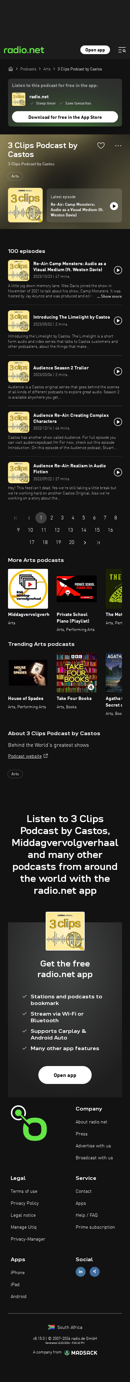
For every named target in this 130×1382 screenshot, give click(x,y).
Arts (15, 177)
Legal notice (23, 1215)
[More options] (118, 146)
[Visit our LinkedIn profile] (80, 1271)
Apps (81, 1203)
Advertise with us (93, 1146)
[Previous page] (29, 518)
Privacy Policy (25, 1203)
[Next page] (85, 542)
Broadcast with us (94, 1158)
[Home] (10, 68)
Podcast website (25, 756)
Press (82, 1134)
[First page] (15, 518)
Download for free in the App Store (65, 117)
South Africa (69, 1327)
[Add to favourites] (101, 145)
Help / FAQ (87, 1215)
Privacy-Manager (28, 1239)
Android (19, 1296)
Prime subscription (95, 1227)
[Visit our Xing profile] (94, 1271)
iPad (15, 1284)
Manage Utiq (24, 1227)
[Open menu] (122, 50)
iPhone (18, 1272)
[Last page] (98, 542)
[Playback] (114, 206)
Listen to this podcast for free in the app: (55, 85)
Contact (84, 1191)
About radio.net (91, 1122)
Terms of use (24, 1191)
